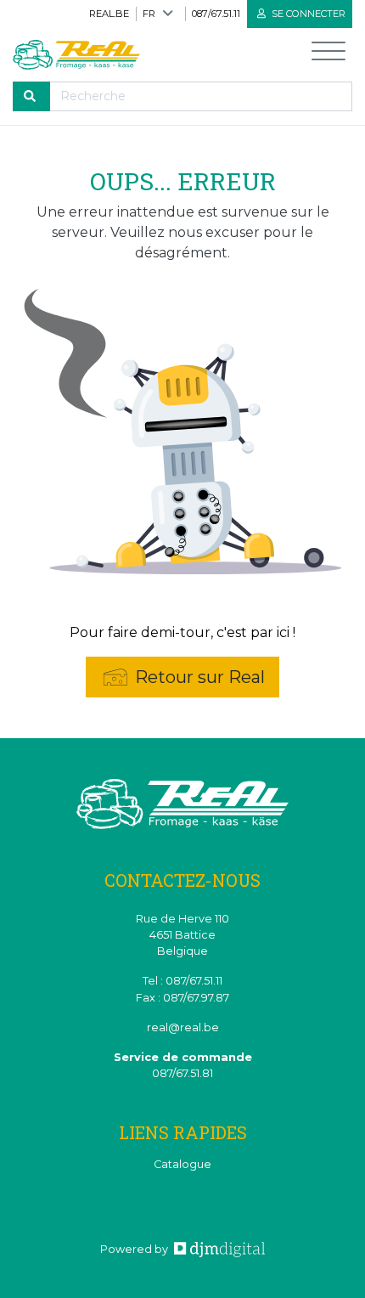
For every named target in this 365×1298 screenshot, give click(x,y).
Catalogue (182, 1164)
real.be (109, 14)
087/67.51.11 (216, 14)
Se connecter (307, 14)
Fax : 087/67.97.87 (182, 997)
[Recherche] (31, 96)
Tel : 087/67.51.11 (182, 980)
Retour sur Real (198, 677)
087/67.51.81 (182, 1073)
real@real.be (183, 1027)
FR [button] (149, 14)
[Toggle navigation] (328, 55)
